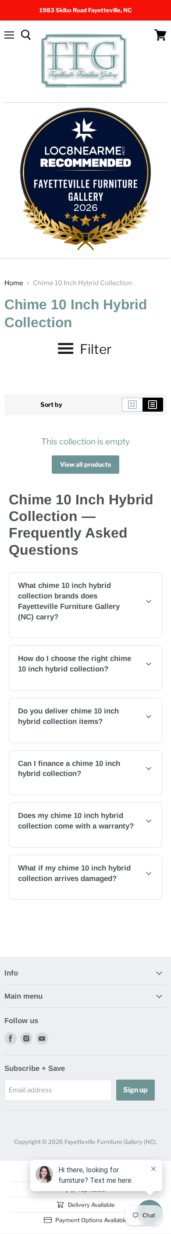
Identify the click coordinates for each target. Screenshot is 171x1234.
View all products (85, 464)
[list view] (152, 405)
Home (13, 283)
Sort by (51, 404)
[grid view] (132, 405)
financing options (81, 793)
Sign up (135, 1090)
